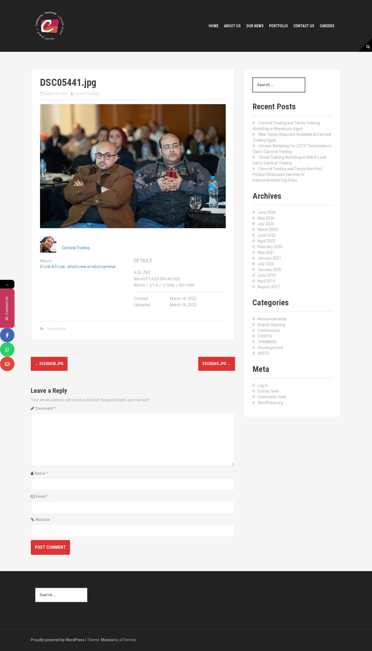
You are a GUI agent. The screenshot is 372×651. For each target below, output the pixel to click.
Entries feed (268, 391)
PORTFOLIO (278, 26)
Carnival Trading (86, 94)
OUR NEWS (255, 26)
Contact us (303, 26)
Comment (45, 408)
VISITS (263, 353)
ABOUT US (232, 26)
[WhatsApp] (7, 349)
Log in (263, 385)
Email (42, 496)
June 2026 (267, 212)
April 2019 (266, 281)
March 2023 (268, 229)
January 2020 (269, 269)
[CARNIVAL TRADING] (50, 25)
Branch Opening (271, 325)
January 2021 (269, 258)
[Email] (7, 364)
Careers (327, 26)
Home (213, 26)
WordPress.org (270, 402)
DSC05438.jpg (49, 363)
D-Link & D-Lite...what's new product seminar (78, 266)
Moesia (107, 640)
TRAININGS (267, 342)
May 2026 (266, 218)
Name (41, 473)
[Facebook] (7, 335)
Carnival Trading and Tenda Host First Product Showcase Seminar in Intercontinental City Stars (287, 174)
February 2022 (270, 247)
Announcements (272, 319)
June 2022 (267, 235)
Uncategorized (270, 347)
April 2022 (266, 241)
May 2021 (266, 252)
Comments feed (272, 397)
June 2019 (267, 275)
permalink (58, 329)
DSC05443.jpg (216, 363)
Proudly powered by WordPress (57, 640)
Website (42, 519)
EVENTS (265, 336)
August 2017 (269, 287)
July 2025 (266, 224)
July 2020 (266, 264)
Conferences (269, 330)
